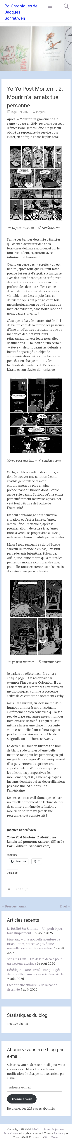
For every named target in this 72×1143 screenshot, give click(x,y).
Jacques (41, 112)
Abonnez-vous (21, 1099)
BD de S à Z (18, 889)
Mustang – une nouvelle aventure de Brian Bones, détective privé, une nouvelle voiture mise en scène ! (33, 944)
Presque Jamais (14, 906)
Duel (65, 906)
